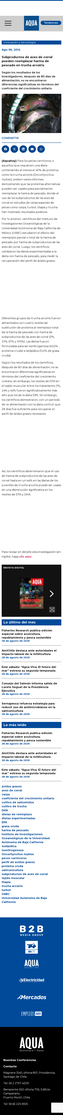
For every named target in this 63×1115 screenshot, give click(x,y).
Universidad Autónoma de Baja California (24, 900)
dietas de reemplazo (17, 814)
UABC (6, 894)
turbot (6, 890)
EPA (4, 822)
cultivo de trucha (14, 806)
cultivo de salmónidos (18, 802)
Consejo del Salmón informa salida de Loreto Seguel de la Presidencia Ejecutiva (29, 687)
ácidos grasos (12, 786)
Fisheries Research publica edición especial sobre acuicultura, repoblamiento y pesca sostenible (27, 634)
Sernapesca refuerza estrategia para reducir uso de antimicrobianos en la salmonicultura (28, 707)
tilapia (6, 882)
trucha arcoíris (12, 886)
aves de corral (12, 790)
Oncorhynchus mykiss (18, 854)
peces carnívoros (14, 858)
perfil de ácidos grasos (18, 862)
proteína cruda (12, 866)
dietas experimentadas (18, 818)
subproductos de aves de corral (25, 874)
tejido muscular (13, 878)
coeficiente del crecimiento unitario (28, 798)
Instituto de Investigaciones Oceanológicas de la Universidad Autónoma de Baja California (26, 838)
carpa (6, 794)
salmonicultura (12, 870)
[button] (5, 149)
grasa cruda (10, 826)
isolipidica (9, 846)
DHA (5, 810)
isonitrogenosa (13, 850)
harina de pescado (15, 830)
